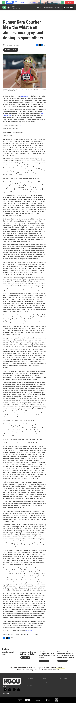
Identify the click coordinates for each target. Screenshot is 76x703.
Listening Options (47, 682)
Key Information (30, 682)
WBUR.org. (29, 630)
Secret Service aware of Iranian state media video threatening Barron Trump (65, 655)
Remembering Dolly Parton (7, 653)
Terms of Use (30, 678)
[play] (4, 7)
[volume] (8, 7)
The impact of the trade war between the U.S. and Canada (47, 655)
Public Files (29, 685)
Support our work (63, 678)
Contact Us (61, 682)
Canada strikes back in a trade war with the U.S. (28, 653)
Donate (70, 2)
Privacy (44, 678)
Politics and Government (44, 651)
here (19, 125)
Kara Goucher (24, 96)
